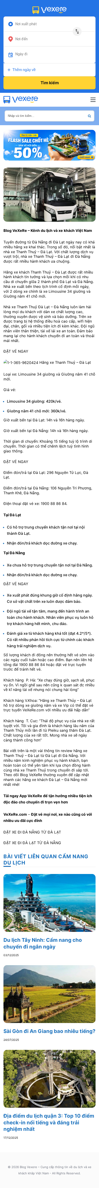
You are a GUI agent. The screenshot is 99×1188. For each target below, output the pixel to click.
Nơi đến (21, 39)
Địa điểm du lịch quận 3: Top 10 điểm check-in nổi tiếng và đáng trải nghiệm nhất (48, 1122)
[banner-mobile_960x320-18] (49, 145)
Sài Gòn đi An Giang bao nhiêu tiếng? (49, 1031)
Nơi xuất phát (26, 24)
